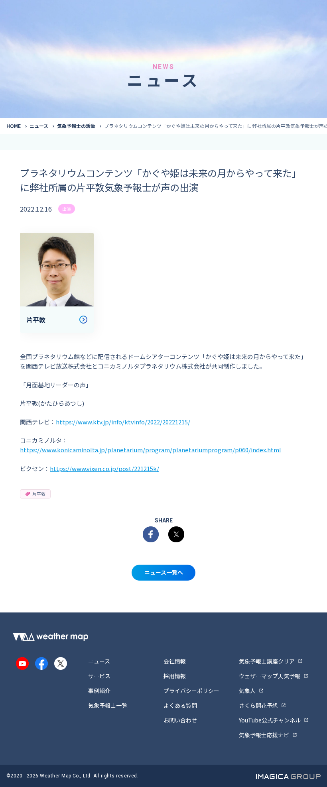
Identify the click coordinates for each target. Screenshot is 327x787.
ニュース (39, 125)
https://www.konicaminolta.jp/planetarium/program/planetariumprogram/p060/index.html (150, 450)
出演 (66, 209)
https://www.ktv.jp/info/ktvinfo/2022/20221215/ (123, 422)
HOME (13, 125)
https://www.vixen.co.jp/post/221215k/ (104, 468)
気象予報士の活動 (76, 125)
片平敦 (38, 494)
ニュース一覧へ (163, 572)
